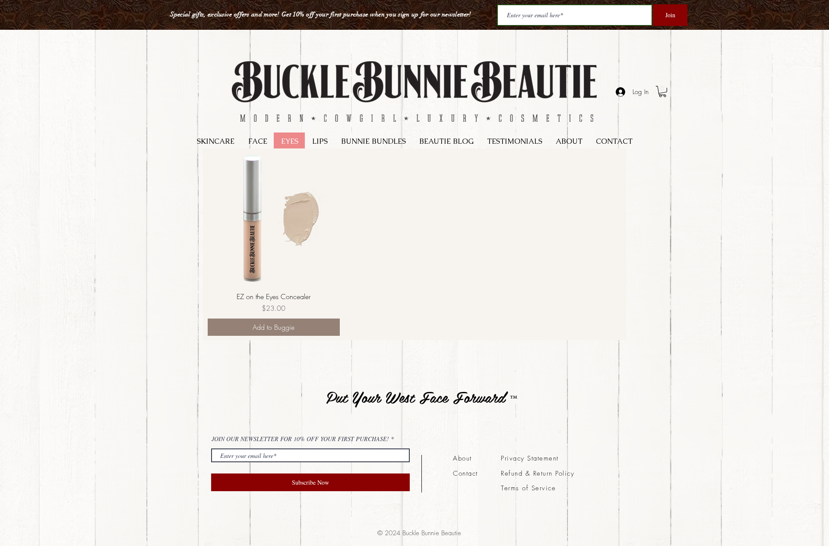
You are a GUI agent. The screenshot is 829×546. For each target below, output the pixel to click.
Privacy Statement (530, 458)
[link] (662, 91)
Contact (465, 473)
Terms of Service (528, 488)
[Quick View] (274, 219)
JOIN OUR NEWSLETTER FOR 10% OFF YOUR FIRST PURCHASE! (300, 439)
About (462, 458)
